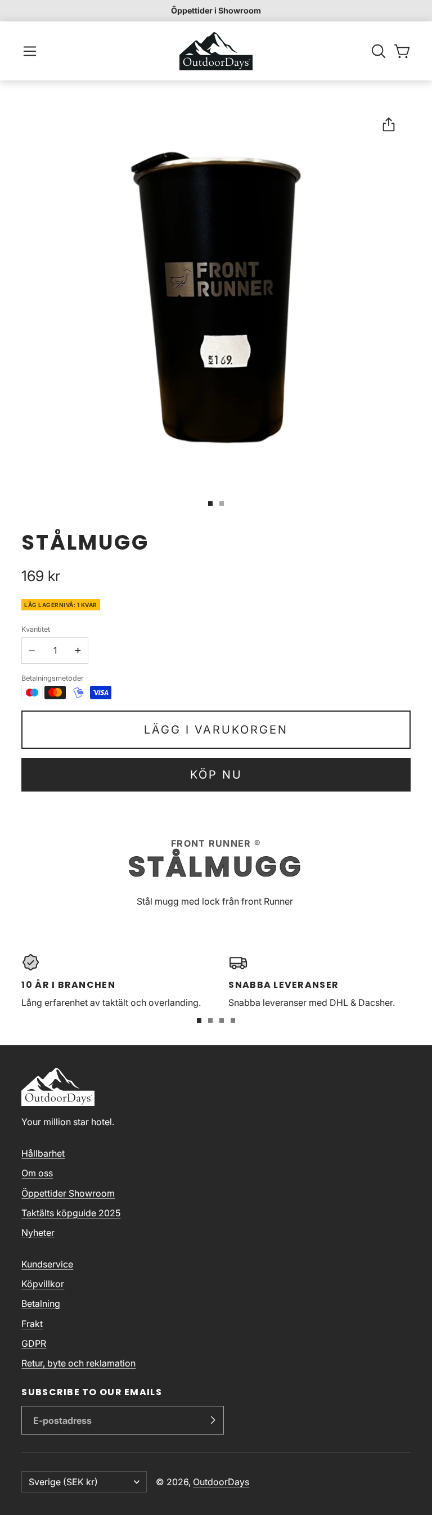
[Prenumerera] (212, 1420)
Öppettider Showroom (68, 1193)
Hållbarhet (43, 1153)
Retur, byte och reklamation (78, 1363)
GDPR (33, 1343)
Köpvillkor (42, 1283)
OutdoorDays (221, 1481)
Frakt (32, 1323)
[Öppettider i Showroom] (216, 10)
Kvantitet (35, 629)
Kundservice (47, 1264)
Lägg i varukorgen (216, 729)
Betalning (40, 1303)
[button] (29, 51)
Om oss (37, 1173)
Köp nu (216, 774)
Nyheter (38, 1232)
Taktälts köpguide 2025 (70, 1213)
